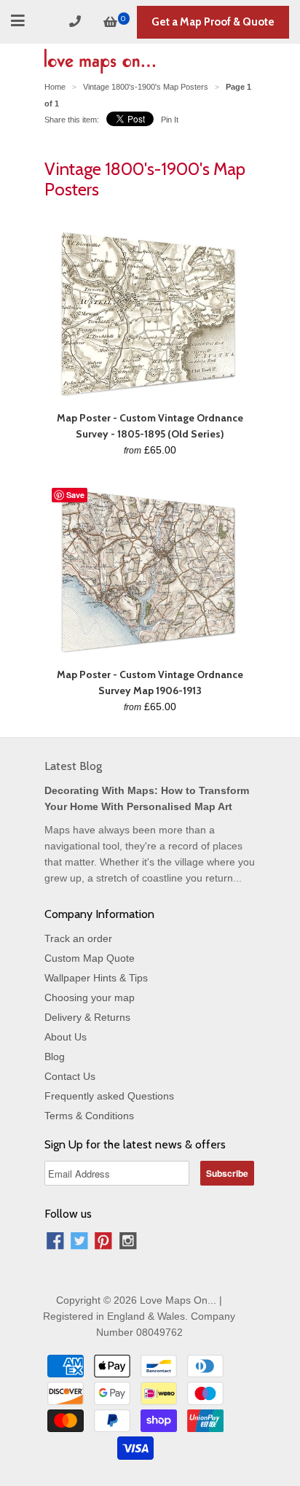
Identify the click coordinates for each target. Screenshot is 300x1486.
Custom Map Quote (89, 958)
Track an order (78, 938)
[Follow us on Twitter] (79, 1242)
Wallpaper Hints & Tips (96, 978)
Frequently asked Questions (109, 1096)
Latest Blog (73, 766)
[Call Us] (77, 21)
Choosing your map (89, 997)
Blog (54, 1056)
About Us (65, 1037)
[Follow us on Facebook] (55, 1242)
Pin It (169, 119)
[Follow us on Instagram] (128, 1242)
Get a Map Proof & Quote (213, 21)
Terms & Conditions (89, 1115)
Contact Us (69, 1076)
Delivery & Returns (87, 1017)
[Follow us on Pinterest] (103, 1242)
